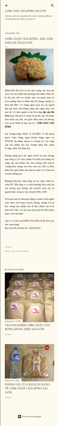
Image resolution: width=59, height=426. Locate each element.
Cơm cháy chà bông (20, 251)
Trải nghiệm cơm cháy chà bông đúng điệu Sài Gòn (27, 327)
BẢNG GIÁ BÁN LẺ (32, 220)
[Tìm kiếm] (52, 5)
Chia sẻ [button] (8, 247)
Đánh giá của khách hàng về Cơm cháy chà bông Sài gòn (27, 388)
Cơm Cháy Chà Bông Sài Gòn (25, 11)
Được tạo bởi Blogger (32, 416)
